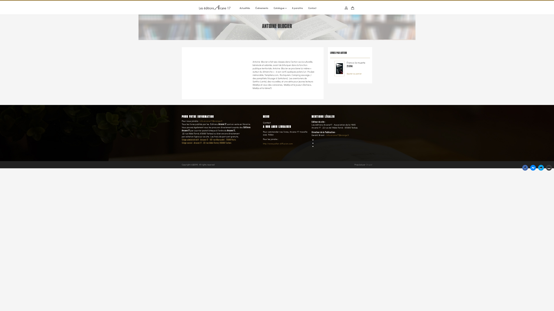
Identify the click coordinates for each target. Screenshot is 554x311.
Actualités (245, 8)
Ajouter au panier (354, 73)
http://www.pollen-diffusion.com (278, 143)
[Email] (549, 167)
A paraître (297, 8)
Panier (352, 8)
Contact (312, 8)
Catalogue (279, 8)
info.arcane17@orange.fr (211, 121)
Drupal (369, 164)
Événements (262, 8)
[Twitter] (541, 167)
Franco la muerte (356, 62)
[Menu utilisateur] (346, 9)
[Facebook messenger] (533, 167)
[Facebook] (525, 167)
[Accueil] (215, 7)
